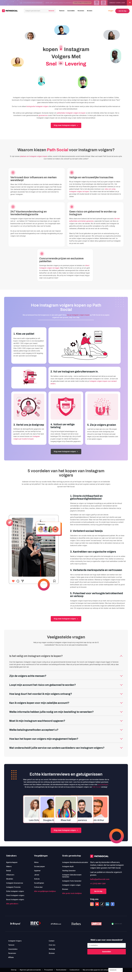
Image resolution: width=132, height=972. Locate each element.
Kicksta (36, 879)
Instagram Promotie (13, 887)
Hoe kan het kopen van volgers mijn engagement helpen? (43, 738)
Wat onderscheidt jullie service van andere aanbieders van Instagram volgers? (56, 747)
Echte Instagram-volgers (15, 891)
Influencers (10, 875)
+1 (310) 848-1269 (97, 883)
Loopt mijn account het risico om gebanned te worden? (42, 685)
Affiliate (11, 957)
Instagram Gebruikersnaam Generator (71, 876)
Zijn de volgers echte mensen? (27, 676)
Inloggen (110, 10)
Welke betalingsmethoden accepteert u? (33, 729)
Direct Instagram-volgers (15, 895)
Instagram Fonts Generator (71, 881)
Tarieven (61, 10)
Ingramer (37, 871)
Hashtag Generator (69, 871)
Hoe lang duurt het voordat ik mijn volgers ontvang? (40, 694)
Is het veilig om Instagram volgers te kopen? (36, 656)
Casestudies (71, 10)
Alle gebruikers (12, 904)
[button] (66, 655)
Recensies (81, 10)
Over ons (52, 945)
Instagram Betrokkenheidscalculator (75, 862)
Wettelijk (52, 949)
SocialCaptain (39, 883)
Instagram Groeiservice (14, 883)
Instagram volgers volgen (71, 885)
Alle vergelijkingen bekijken (45, 891)
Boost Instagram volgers (15, 900)
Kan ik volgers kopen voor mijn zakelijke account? (39, 703)
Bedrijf (8, 871)
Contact (51, 941)
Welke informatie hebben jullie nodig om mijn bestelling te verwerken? (51, 711)
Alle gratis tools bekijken (72, 893)
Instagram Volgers (15, 941)
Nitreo (36, 862)
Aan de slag (122, 11)
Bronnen (89, 10)
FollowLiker (38, 887)
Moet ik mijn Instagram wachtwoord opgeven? (37, 720)
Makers (9, 866)
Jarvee (36, 875)
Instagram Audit (68, 866)
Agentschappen (11, 862)
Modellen (9, 879)
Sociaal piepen (39, 866)
